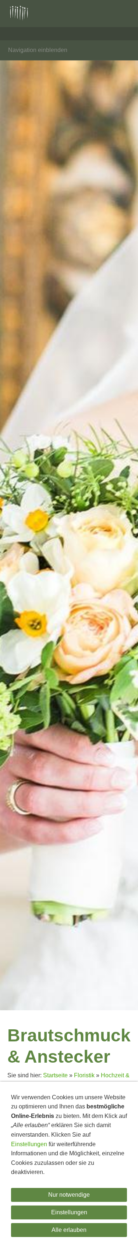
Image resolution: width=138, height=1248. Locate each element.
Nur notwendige (69, 1195)
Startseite (55, 1075)
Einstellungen (29, 1144)
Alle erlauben (69, 1230)
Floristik (84, 1075)
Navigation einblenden (37, 50)
